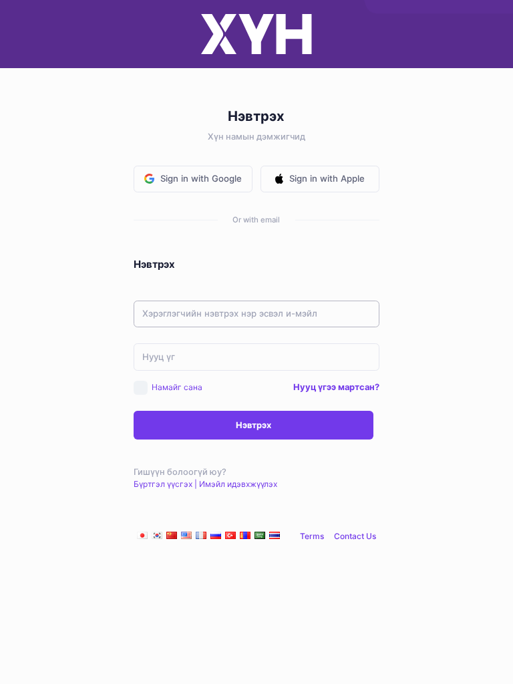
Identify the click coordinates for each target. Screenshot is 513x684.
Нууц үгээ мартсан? (336, 387)
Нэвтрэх (253, 425)
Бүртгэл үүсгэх (163, 484)
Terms (312, 536)
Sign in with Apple (327, 178)
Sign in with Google (201, 178)
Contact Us (355, 536)
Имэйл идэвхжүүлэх (238, 484)
